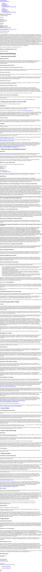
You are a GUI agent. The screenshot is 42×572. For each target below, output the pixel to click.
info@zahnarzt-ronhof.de (7, 27)
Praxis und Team (4, 9)
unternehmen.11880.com (4, 51)
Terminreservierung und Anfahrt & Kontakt (9, 6)
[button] (21, 569)
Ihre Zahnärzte (4, 4)
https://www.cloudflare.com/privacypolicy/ (7, 140)
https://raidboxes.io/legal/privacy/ (28, 110)
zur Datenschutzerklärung (4, 15)
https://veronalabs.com (12, 435)
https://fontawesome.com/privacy (5, 503)
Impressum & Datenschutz (6, 566)
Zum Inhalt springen (3, 0)
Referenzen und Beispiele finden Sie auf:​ (8, 49)
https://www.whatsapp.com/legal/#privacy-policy (8, 386)
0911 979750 (5, 25)
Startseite (3, 3)
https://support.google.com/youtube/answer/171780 (19, 469)
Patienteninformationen (6, 5)
